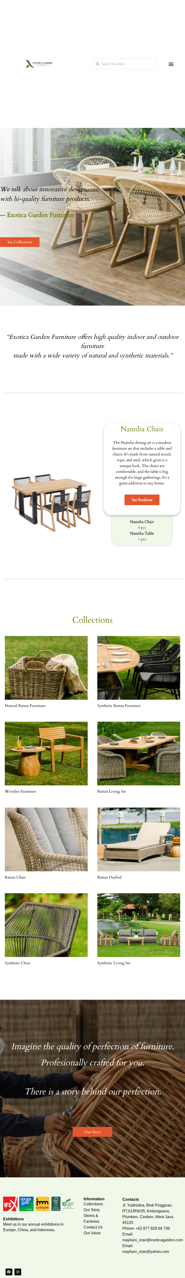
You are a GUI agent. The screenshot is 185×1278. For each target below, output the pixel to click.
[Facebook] (9, 1272)
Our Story (92, 1210)
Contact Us (93, 1227)
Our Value (92, 1233)
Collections (93, 1204)
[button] (171, 64)
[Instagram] (17, 1272)
